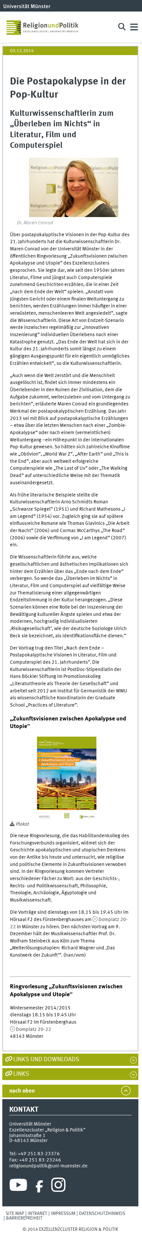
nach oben (22, 1091)
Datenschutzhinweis (102, 1213)
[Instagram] (58, 1186)
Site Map (15, 1213)
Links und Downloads (46, 1060)
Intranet (37, 1213)
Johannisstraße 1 (27, 1135)
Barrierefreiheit (24, 1218)
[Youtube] (18, 1186)
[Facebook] (39, 1186)
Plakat (22, 824)
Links (21, 1074)
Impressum (63, 1213)
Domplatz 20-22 (33, 1029)
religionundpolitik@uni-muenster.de (48, 1166)
